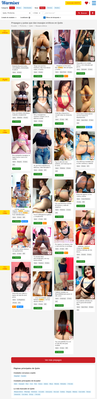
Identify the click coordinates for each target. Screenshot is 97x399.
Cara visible (82, 391)
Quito (15, 384)
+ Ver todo (70, 384)
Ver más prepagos (53, 360)
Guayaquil (21, 384)
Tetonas (88, 391)
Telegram (68, 391)
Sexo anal (56, 391)
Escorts (12, 7)
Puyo (27, 384)
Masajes (19, 7)
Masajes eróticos (18, 391)
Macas (51, 384)
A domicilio (17, 394)
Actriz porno (49, 391)
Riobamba (63, 384)
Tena (35, 384)
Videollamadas (27, 7)
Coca (31, 384)
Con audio (41, 391)
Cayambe (23, 376)
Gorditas (62, 391)
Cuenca (40, 384)
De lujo (31, 394)
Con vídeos (25, 394)
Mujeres (42, 7)
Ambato (46, 384)
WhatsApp (27, 391)
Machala (56, 384)
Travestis (49, 7)
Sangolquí (17, 376)
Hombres (57, 7)
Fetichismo (34, 391)
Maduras (75, 391)
